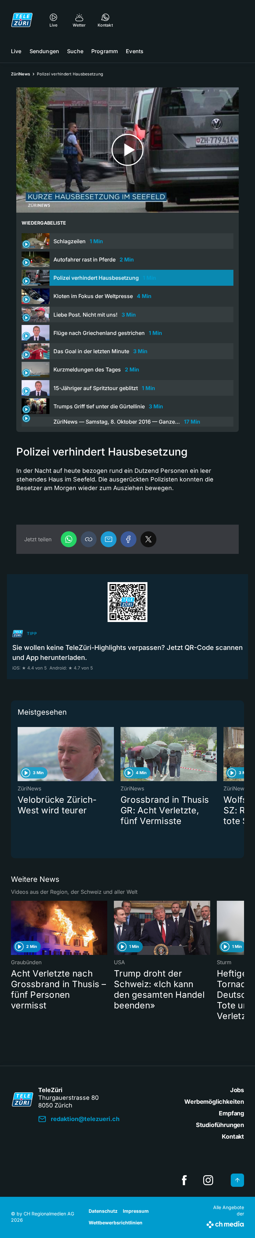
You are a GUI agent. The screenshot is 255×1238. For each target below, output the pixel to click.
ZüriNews (20, 73)
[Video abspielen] (127, 150)
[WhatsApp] (69, 539)
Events (134, 51)
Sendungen (44, 51)
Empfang (231, 1113)
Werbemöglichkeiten (214, 1101)
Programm (104, 51)
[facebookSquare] (184, 1180)
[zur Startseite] (22, 20)
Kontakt (233, 1136)
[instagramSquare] (208, 1180)
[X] (148, 539)
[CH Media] (225, 1223)
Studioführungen (220, 1124)
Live (16, 51)
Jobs (237, 1089)
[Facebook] (128, 539)
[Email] (109, 539)
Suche (75, 51)
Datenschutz (103, 1211)
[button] (89, 539)
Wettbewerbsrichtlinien (115, 1222)
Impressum (136, 1211)
